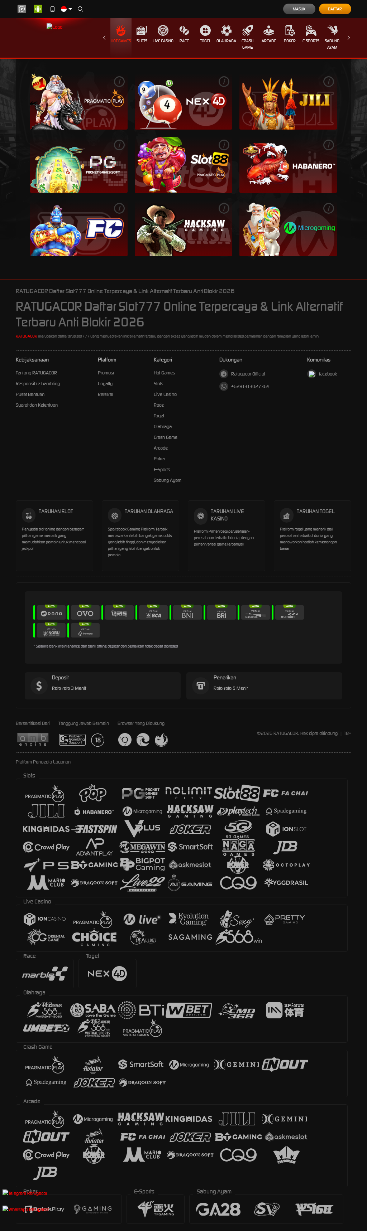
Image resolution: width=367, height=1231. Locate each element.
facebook (328, 374)
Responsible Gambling (38, 384)
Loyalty (105, 384)
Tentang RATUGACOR (36, 373)
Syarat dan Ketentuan (37, 405)
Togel (205, 40)
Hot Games (121, 40)
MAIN (79, 101)
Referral (105, 394)
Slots (142, 40)
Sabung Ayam (332, 44)
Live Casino (163, 40)
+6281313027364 (250, 386)
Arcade (269, 40)
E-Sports (310, 40)
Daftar (335, 8)
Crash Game (247, 44)
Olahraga (226, 40)
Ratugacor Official (248, 374)
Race (184, 40)
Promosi (106, 373)
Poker (290, 40)
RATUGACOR (26, 336)
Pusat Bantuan (30, 394)
